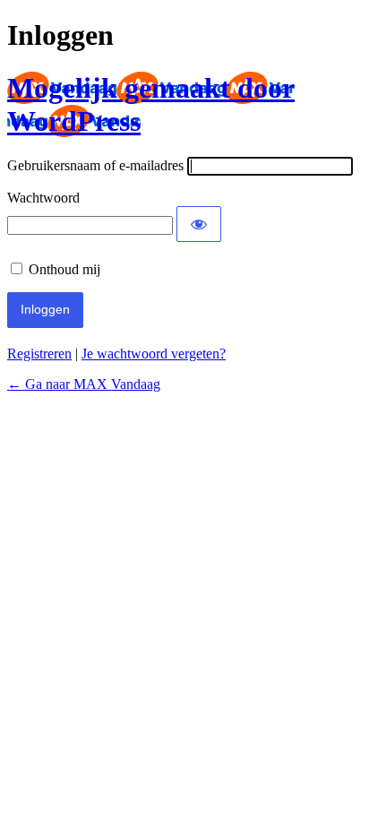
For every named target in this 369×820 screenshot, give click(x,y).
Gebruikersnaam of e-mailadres (95, 165)
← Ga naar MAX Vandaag (83, 384)
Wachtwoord (43, 197)
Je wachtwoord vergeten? (154, 353)
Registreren (39, 353)
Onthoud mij (64, 269)
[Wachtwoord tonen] (198, 224)
